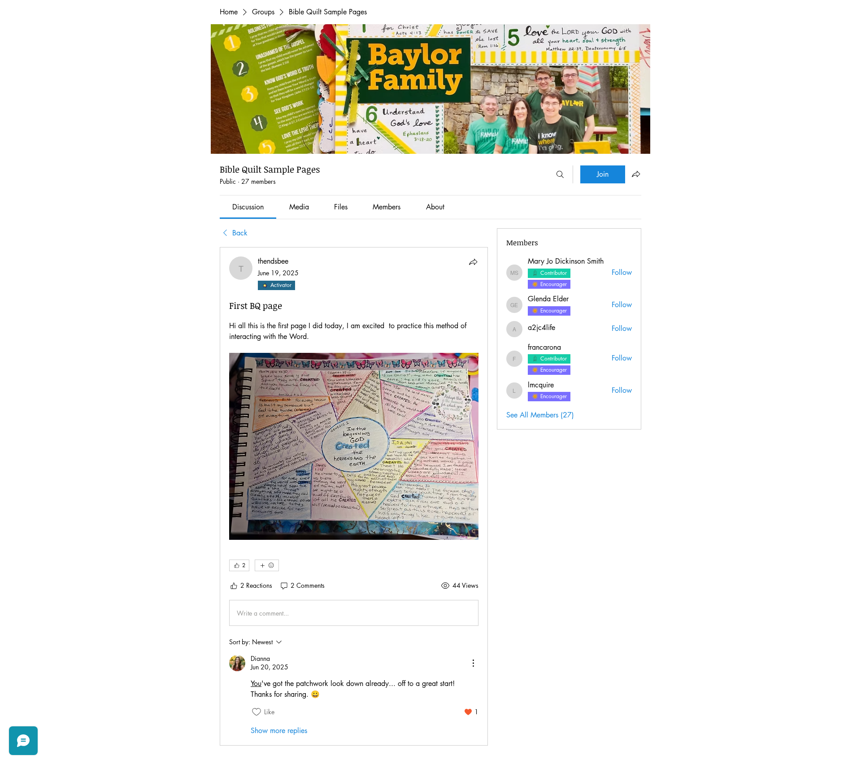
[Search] (560, 174)
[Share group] (636, 174)
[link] (248, 207)
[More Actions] (473, 663)
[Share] (473, 261)
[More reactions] (267, 565)
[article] (354, 496)
